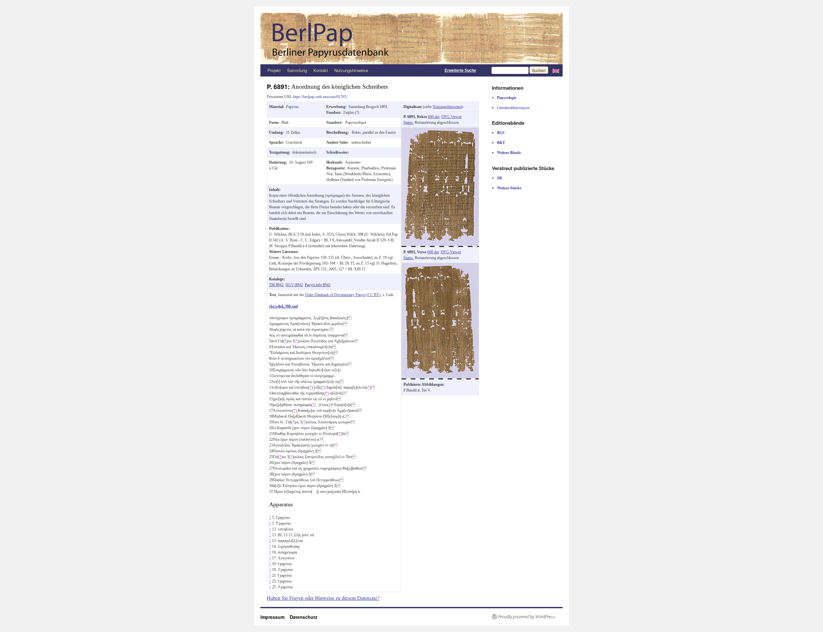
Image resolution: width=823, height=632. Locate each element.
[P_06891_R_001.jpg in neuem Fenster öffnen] (440, 130)
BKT (501, 142)
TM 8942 (276, 285)
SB (499, 178)
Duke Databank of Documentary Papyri (335, 295)
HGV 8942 (294, 285)
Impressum (275, 617)
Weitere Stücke (509, 188)
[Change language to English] (556, 70)
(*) (285, 341)
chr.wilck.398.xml (283, 306)
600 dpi (433, 116)
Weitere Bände (509, 152)
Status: (408, 122)
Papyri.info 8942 (317, 285)
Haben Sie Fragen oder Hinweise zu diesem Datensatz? (323, 597)
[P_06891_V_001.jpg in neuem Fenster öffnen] (440, 266)
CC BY (373, 295)
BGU (501, 132)
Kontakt (320, 70)
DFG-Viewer (451, 116)
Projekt (274, 70)
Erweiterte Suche (460, 70)
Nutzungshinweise (351, 70)
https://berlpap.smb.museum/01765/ (320, 97)
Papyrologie (506, 97)
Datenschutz (303, 617)
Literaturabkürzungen (513, 107)
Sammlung (297, 70)
